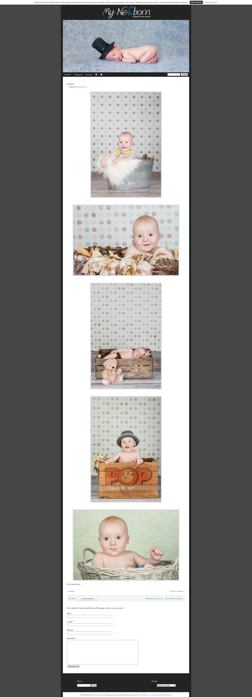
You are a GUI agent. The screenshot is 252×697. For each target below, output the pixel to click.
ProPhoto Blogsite (156, 695)
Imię (68, 613)
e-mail (69, 621)
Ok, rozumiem (196, 2)
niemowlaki (81, 87)
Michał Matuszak (99, 695)
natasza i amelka (177, 591)
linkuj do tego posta (155, 598)
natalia (70, 591)
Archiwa (154, 685)
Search (79, 681)
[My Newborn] (126, 19)
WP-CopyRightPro (143, 695)
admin (73, 598)
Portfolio (67, 74)
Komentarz (71, 638)
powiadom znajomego (175, 598)
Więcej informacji (211, 2)
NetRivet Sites (168, 695)
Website (70, 630)
